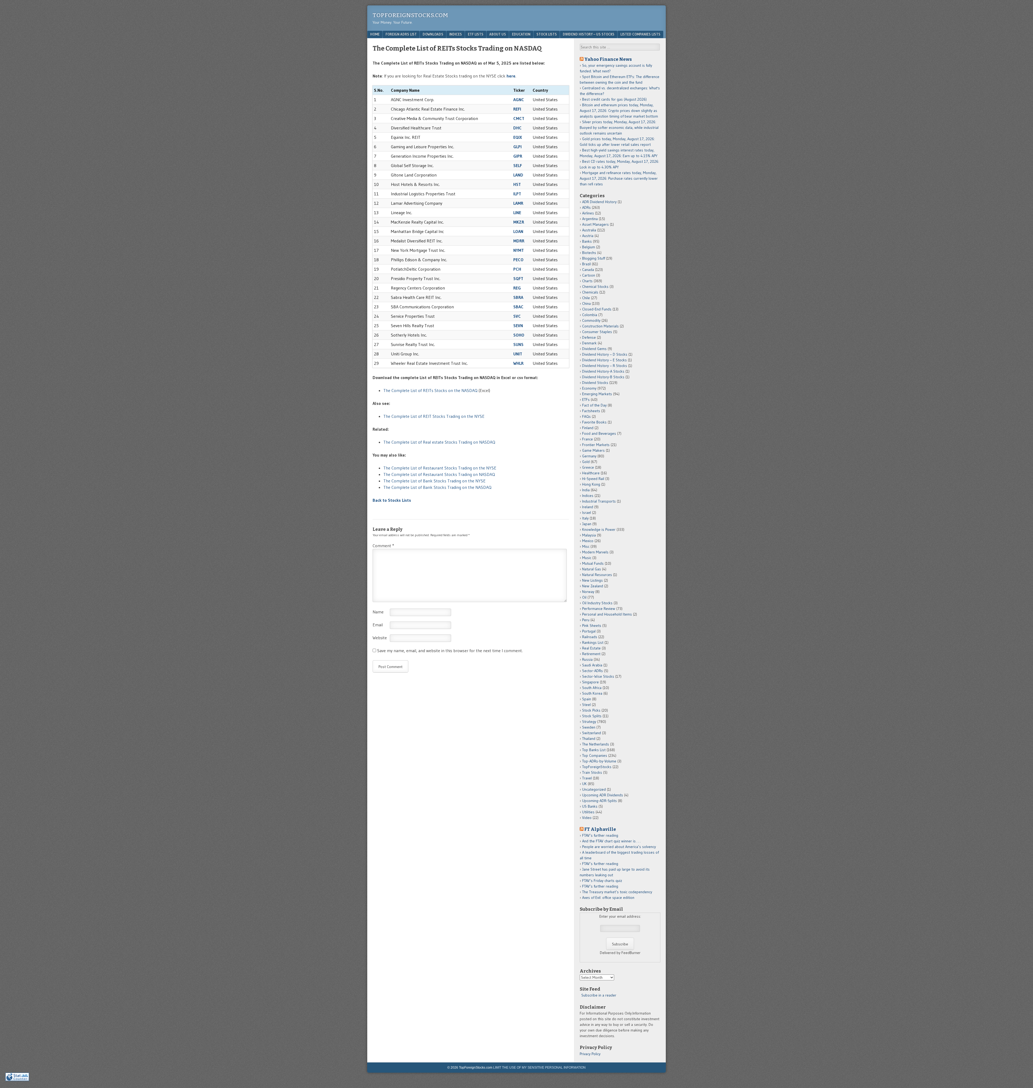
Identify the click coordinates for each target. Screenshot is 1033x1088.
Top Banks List (594, 749)
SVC (517, 316)
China (586, 303)
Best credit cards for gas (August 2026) (614, 99)
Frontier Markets (596, 444)
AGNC (518, 99)
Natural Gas (591, 569)
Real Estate (591, 648)
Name (378, 611)
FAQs (586, 416)
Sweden (588, 727)
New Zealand (592, 586)
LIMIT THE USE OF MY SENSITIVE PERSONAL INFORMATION (539, 1067)
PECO (518, 259)
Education (521, 34)
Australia (589, 230)
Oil (584, 597)
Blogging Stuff (593, 258)
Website (380, 637)
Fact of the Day (594, 405)
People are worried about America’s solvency (619, 846)
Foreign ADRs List (401, 34)
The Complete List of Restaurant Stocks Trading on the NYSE (439, 468)
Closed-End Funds (596, 309)
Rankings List (592, 642)
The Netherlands (595, 744)
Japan (586, 523)
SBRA (518, 297)
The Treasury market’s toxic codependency (617, 891)
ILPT (517, 193)
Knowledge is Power (598, 529)
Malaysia (589, 535)
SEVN (518, 325)
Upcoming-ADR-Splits (599, 800)
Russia (587, 659)
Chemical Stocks (595, 286)
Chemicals (590, 292)
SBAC (518, 306)
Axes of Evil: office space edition (608, 897)
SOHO (518, 335)
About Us (497, 34)
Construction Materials (600, 326)
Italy (585, 518)
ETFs (586, 399)
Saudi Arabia (592, 665)
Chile (586, 297)
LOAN (518, 231)
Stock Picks (591, 710)
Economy (589, 388)
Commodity (591, 320)
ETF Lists (475, 34)
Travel (587, 778)
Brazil (586, 264)
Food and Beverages (599, 433)
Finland (587, 427)
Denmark (589, 343)
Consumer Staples (597, 331)
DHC (517, 127)
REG (517, 288)
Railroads (589, 636)
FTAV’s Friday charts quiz (602, 880)
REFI (517, 109)
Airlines (588, 213)
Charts (587, 280)
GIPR (517, 156)
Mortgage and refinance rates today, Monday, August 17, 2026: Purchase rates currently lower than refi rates (619, 178)
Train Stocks (592, 772)
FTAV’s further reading (600, 835)
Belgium (588, 247)
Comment (383, 545)
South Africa (592, 687)
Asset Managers (595, 224)
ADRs (586, 207)
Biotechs (589, 252)
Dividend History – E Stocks (604, 360)
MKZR (518, 222)
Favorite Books (594, 422)
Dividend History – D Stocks (604, 354)
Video (587, 817)
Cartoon (588, 275)
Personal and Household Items (607, 614)
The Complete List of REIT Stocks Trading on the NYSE (433, 416)
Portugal (589, 631)
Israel (586, 512)
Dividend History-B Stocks (603, 377)
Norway (588, 591)
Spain (586, 699)
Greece (588, 467)
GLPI (517, 146)
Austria (587, 235)
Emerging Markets (597, 393)
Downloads (433, 34)
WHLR (518, 363)
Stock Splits (592, 715)
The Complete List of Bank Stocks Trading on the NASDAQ (437, 487)
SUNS (518, 344)
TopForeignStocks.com (410, 15)
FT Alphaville (600, 829)
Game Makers (593, 450)
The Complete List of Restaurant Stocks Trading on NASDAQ (439, 474)
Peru (585, 619)
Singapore (590, 682)
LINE (517, 212)
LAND (518, 175)
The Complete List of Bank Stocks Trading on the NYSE (434, 480)
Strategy (589, 721)
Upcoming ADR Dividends (602, 795)
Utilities (588, 812)
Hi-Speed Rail (593, 478)
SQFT (518, 278)
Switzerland (591, 732)
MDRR (518, 240)
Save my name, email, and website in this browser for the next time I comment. (450, 650)
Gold (586, 461)
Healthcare (591, 473)
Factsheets (591, 410)
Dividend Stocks (595, 382)
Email (378, 624)
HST (517, 184)
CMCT (518, 118)
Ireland (587, 506)
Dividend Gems (594, 348)
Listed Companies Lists (640, 34)
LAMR (518, 203)
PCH (517, 269)
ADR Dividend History (599, 201)
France (587, 439)
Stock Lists (546, 34)
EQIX (517, 137)
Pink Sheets (591, 625)
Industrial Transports (599, 501)
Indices (455, 34)
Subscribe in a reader (598, 995)
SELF (517, 165)
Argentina (590, 218)
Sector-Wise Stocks (598, 676)
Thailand (588, 738)
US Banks (589, 806)
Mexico (587, 540)
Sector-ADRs (592, 670)
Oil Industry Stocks (597, 602)
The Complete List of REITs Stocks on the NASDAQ (430, 390)
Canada (588, 269)
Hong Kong (591, 484)
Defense (589, 337)
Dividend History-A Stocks (603, 371)
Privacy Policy (590, 1053)
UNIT (517, 353)
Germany (589, 456)
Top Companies (594, 755)
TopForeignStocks (596, 766)
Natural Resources (597, 574)
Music (586, 557)
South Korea (592, 693)
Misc (585, 546)
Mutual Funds (593, 563)
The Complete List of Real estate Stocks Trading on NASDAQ (439, 442)
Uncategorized (594, 789)
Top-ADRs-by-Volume (599, 761)
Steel (586, 704)
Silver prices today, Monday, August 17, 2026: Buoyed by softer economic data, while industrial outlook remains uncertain (619, 127)
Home (375, 34)
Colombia (589, 314)
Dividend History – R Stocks (604, 365)
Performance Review (598, 608)
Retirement (591, 653)
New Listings (592, 580)
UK (584, 783)
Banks (587, 241)
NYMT (518, 250)
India (586, 490)
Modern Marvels (595, 552)
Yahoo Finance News (608, 59)
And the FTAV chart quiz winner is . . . (611, 841)
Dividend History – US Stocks (588, 34)
